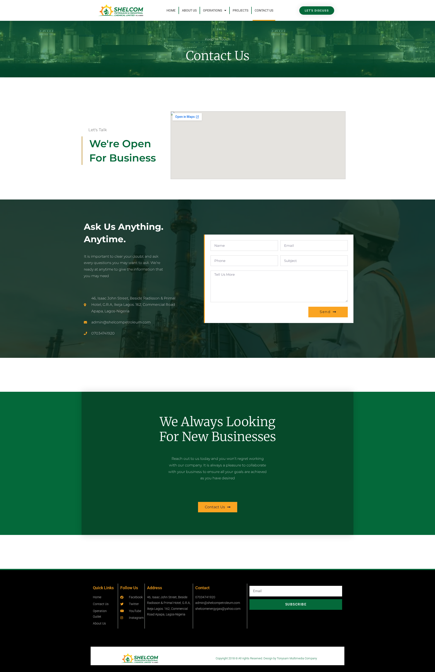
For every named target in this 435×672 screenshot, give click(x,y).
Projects (240, 10)
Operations (212, 10)
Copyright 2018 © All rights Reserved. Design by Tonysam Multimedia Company (266, 658)
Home (171, 10)
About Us (189, 10)
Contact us (264, 10)
